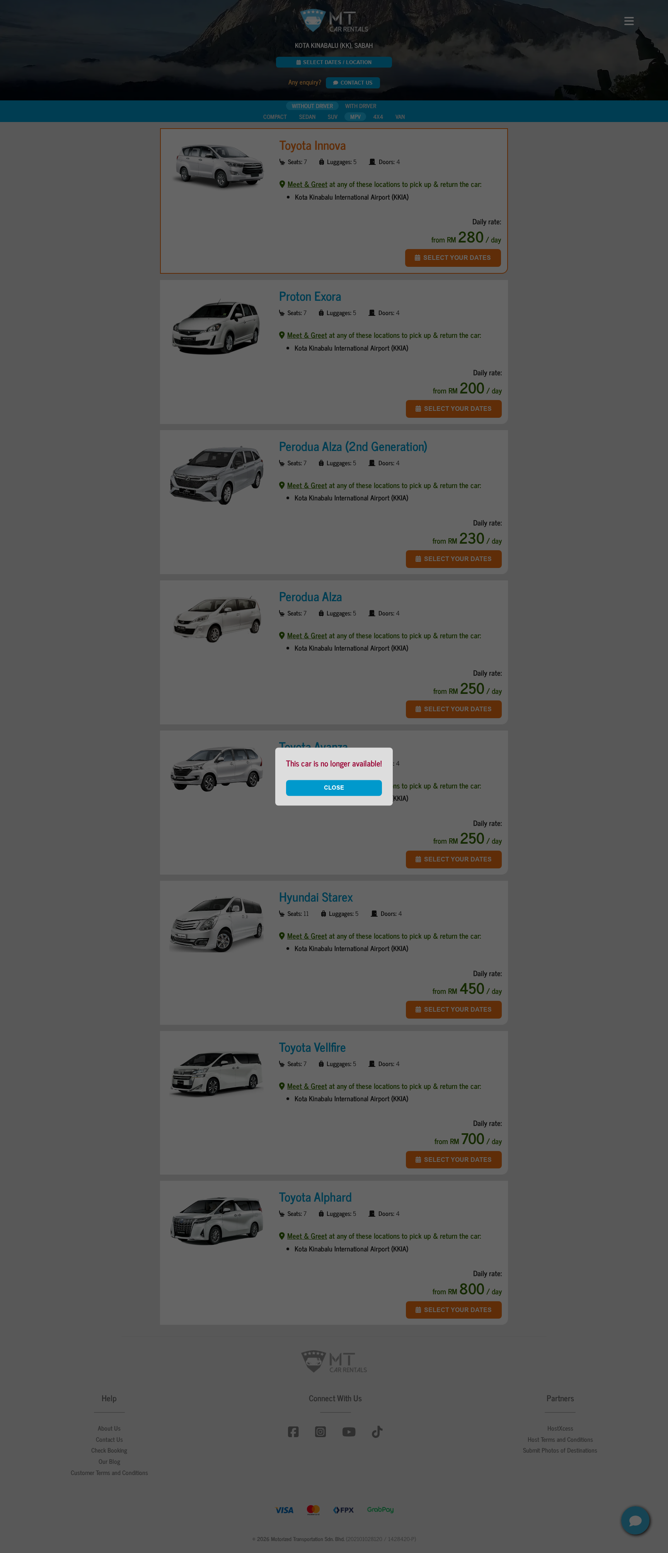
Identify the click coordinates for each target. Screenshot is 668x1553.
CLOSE (334, 787)
